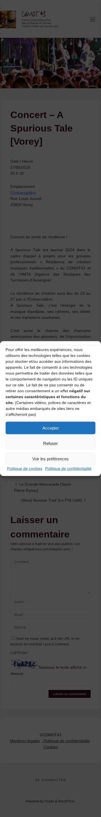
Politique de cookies (24, 468)
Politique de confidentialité (68, 468)
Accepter (50, 427)
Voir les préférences (50, 458)
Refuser (50, 443)
